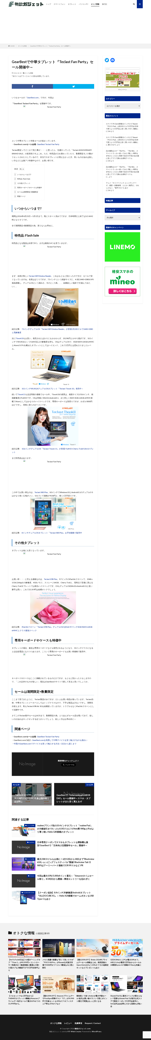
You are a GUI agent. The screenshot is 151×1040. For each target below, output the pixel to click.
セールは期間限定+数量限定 (26, 192)
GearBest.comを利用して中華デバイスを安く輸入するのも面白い (59, 740)
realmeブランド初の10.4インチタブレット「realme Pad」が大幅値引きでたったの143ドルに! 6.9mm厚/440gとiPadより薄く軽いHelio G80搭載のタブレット (65, 828)
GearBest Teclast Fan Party (48, 144)
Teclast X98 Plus (50, 579)
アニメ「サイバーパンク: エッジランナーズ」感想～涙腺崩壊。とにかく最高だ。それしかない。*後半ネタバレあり (122, 185)
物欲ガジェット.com (83, 1029)
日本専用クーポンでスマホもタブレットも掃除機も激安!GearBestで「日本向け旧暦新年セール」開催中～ (62, 844)
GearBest (31, 842)
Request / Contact (93, 1023)
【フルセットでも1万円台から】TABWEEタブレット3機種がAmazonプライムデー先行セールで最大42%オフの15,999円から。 (24, 1000)
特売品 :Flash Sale (22, 179)
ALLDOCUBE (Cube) (28, 892)
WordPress (96, 1031)
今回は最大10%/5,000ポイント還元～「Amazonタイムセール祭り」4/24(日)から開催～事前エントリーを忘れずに (65, 877)
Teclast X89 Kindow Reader (40, 276)
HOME (12, 46)
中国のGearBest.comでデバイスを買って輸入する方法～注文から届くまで (45, 743)
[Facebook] (32, 86)
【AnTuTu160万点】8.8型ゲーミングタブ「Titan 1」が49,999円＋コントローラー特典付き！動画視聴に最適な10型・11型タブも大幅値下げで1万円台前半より (24, 965)
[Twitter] (73, 86)
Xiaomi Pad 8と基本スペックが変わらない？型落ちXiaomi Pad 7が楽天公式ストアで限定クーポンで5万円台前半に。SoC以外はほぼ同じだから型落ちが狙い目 (126, 1001)
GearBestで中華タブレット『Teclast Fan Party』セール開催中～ (50, 46)
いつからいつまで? (23, 174)
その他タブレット (22, 183)
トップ (48, 4)
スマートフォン (59, 4)
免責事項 (78, 1023)
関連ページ (20, 196)
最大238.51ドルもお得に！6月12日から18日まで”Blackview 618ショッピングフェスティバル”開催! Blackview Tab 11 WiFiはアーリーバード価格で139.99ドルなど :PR (65, 862)
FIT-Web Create (74, 1031)
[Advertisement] (75, 25)
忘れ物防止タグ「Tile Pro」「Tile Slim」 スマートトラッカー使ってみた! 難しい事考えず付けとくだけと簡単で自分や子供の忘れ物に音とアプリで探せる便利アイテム (122, 154)
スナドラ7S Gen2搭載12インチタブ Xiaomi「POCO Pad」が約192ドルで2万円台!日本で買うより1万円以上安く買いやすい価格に (122, 126)
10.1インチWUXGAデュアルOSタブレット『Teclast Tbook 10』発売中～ (52, 388)
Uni (109, 131)
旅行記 (104, 4)
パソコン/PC (83, 4)
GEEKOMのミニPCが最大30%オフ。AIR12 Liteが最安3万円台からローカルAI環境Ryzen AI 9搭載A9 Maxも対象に (125, 962)
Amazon (32, 876)
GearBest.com (33, 97)
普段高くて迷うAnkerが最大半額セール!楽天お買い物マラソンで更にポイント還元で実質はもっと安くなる (91, 998)
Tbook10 (19, 338)
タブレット (72, 4)
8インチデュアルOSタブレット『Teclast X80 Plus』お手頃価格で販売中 (52, 533)
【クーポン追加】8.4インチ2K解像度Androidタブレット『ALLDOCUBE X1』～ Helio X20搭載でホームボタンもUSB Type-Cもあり (65, 895)
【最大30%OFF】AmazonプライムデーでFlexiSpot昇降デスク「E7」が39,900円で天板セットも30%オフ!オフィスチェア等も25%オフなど (58, 1000)
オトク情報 (95, 4)
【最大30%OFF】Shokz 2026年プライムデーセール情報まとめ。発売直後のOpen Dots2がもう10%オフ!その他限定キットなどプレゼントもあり (92, 964)
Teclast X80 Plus (41, 492)
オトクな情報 (22, 46)
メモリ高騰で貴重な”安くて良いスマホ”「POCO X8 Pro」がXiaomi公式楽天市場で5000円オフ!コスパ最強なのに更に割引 (58, 964)
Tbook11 (21, 394)
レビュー (68, 1023)
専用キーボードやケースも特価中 (28, 188)
